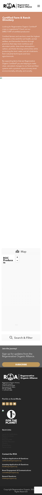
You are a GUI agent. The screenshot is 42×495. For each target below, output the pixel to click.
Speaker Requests (8, 441)
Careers (5, 443)
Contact (5, 438)
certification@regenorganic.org (11, 460)
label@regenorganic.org (9, 466)
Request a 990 (7, 440)
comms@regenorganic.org (10, 472)
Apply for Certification (9, 434)
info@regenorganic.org (9, 478)
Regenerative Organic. (21, 489)
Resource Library (8, 436)
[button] (38, 6)
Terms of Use (6, 447)
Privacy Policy (6, 445)
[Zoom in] (17, 257)
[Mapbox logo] (16, 326)
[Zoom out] (17, 260)
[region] (27, 291)
